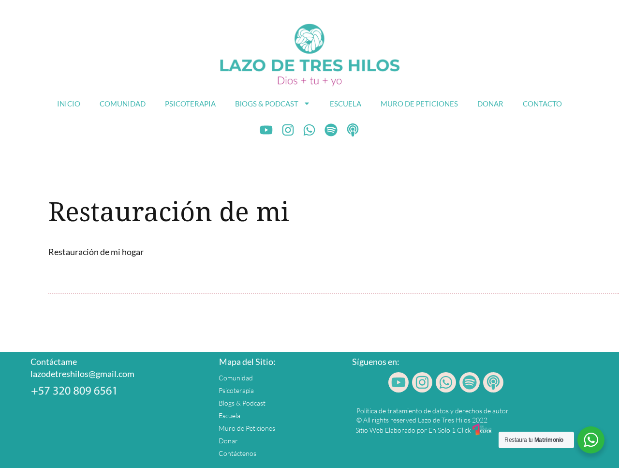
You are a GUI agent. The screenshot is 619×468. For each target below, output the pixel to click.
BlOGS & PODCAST (266, 103)
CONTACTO (542, 103)
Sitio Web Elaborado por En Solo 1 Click (413, 430)
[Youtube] (266, 130)
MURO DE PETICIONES (419, 103)
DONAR (490, 103)
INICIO (68, 103)
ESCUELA (345, 103)
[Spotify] (331, 130)
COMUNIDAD (123, 103)
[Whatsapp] (309, 130)
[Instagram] (288, 130)
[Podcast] (353, 130)
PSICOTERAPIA (190, 103)
